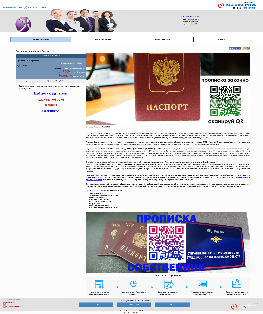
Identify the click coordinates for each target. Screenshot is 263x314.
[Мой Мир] (248, 48)
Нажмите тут (249, 8)
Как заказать (96, 304)
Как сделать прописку (103, 39)
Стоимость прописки (162, 39)
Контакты (221, 39)
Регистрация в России (189, 16)
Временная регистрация (41, 39)
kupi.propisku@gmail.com (241, 5)
